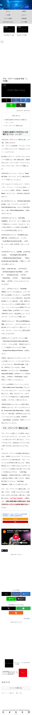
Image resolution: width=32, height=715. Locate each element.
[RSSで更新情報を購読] (16, 613)
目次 (13, 115)
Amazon (15, 518)
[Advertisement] (16, 59)
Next (31, 32)
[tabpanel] (9, 32)
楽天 (15, 521)
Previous (1, 32)
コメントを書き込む (16, 688)
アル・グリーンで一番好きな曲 (13, 125)
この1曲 (5, 550)
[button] (21, 105)
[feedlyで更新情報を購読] (23, 608)
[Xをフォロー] (8, 608)
